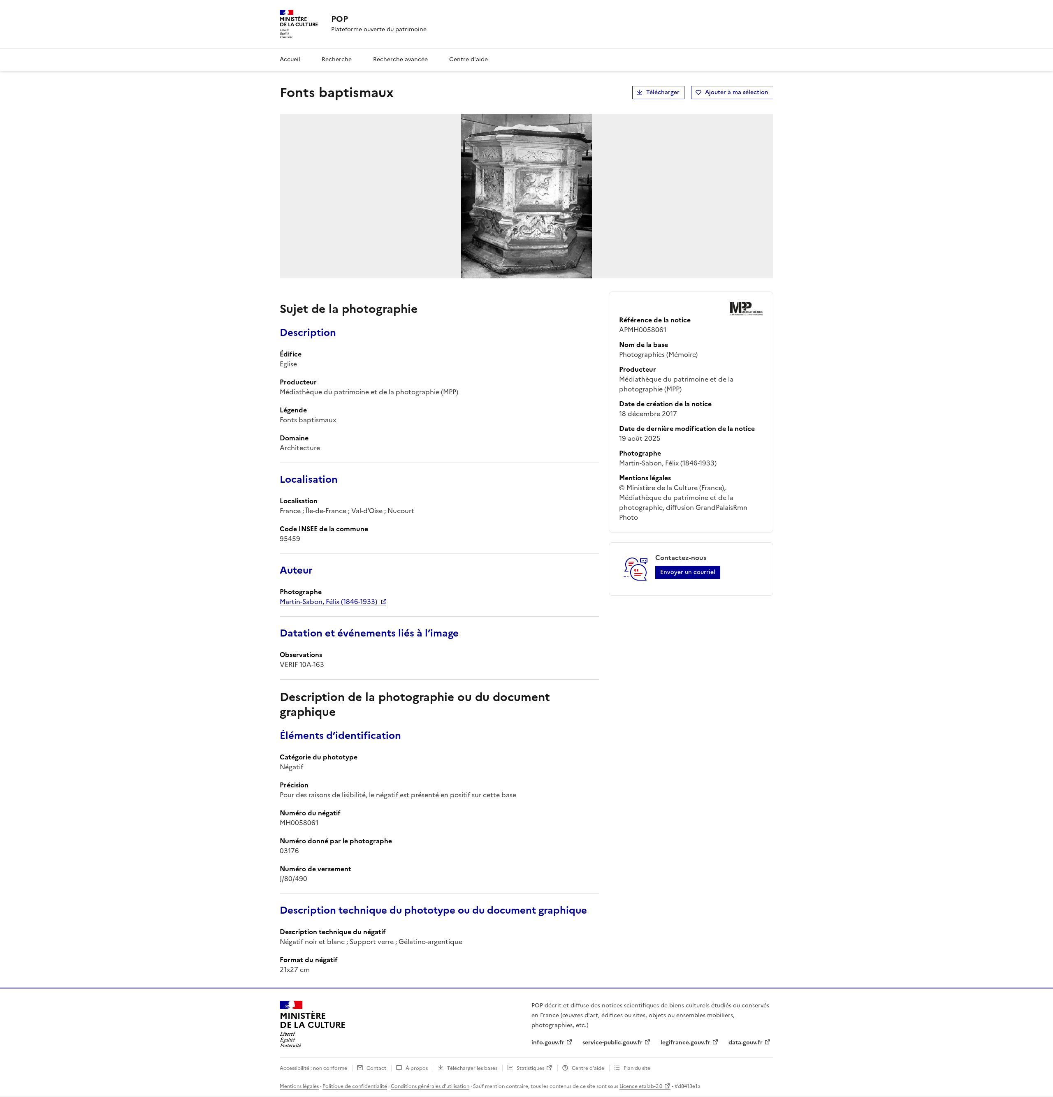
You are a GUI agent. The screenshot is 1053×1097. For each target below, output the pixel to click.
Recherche (337, 59)
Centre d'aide (468, 59)
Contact (376, 1068)
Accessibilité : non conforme (313, 1068)
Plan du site (637, 1068)
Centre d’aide (588, 1068)
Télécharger (663, 92)
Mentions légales (299, 1086)
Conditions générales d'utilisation (430, 1086)
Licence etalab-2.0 (640, 1086)
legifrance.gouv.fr (685, 1042)
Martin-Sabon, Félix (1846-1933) (328, 601)
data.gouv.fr (745, 1042)
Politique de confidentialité (354, 1086)
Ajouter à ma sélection (736, 92)
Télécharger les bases (472, 1068)
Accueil (290, 59)
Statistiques (530, 1068)
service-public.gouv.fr (612, 1042)
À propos (417, 1068)
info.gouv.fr (547, 1042)
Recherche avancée (400, 59)
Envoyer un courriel (687, 572)
